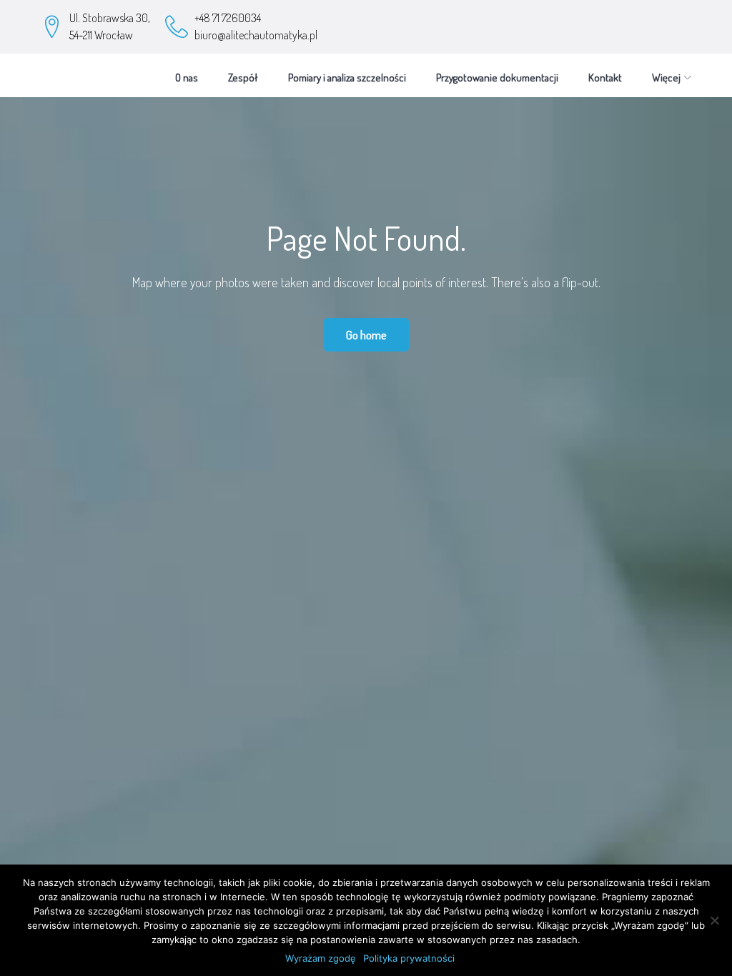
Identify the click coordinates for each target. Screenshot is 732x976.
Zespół (243, 77)
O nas (186, 77)
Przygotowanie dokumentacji (497, 77)
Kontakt (605, 77)
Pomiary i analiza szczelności (347, 77)
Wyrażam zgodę (320, 958)
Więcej (666, 77)
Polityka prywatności (409, 958)
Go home (366, 334)
